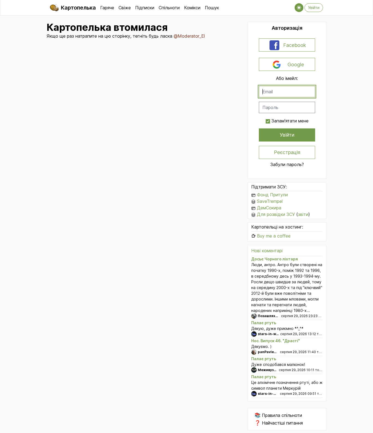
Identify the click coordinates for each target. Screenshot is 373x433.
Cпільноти (169, 7)
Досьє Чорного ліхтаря (274, 259)
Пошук (212, 7)
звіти (303, 214)
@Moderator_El (189, 36)
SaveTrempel (270, 201)
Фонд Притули (272, 194)
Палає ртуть (263, 322)
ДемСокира (269, 208)
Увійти (313, 7)
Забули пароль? (287, 164)
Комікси (192, 7)
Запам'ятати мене (290, 121)
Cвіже (125, 7)
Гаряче (107, 7)
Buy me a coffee (274, 236)
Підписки (144, 7)
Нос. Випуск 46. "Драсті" (275, 340)
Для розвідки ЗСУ (276, 214)
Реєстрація (287, 152)
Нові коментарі (267, 250)
